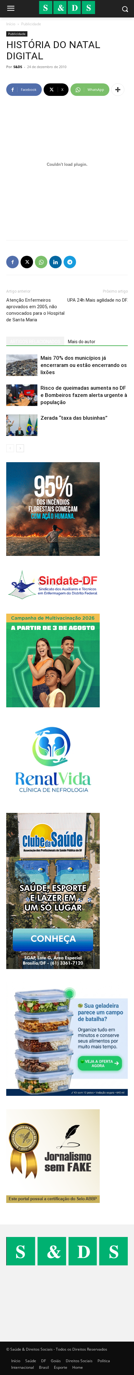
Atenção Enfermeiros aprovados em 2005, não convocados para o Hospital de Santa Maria (35, 310)
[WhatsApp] (41, 262)
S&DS (17, 66)
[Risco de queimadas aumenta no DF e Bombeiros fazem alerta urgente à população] (21, 395)
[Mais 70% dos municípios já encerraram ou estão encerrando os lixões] (21, 365)
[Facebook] (12, 262)
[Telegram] (70, 262)
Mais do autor (81, 341)
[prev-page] (10, 448)
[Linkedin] (55, 262)
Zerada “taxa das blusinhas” (74, 418)
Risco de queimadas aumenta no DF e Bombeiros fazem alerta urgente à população (84, 395)
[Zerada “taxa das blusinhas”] (21, 425)
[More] (117, 89)
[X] (27, 262)
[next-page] (20, 448)
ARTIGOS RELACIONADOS (35, 341)
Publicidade (31, 24)
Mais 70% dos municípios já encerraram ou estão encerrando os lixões (84, 365)
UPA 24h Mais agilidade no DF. (97, 300)
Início (10, 24)
